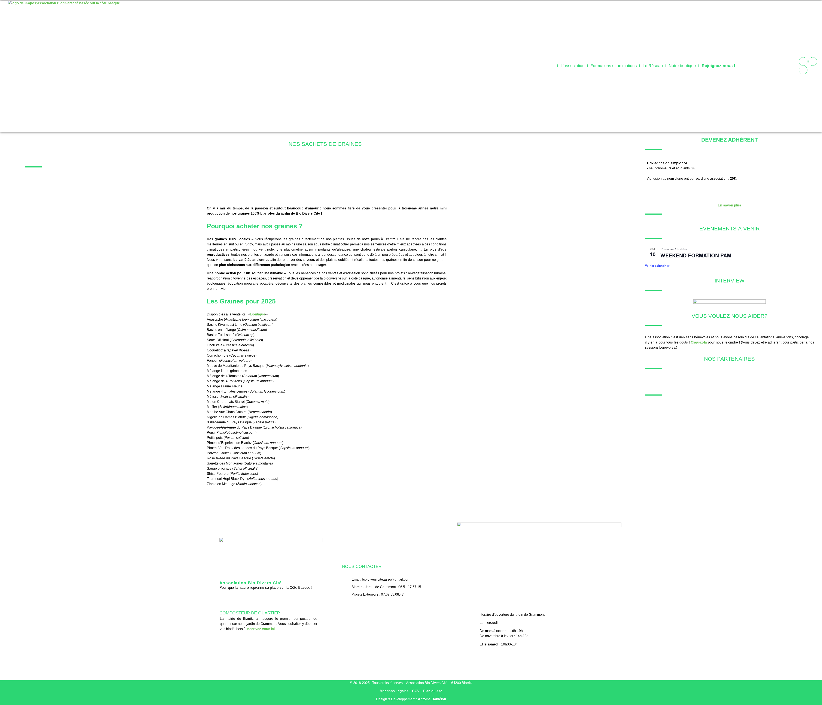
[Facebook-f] (390, 606)
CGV (416, 691)
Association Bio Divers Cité (250, 583)
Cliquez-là (699, 342)
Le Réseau (653, 65)
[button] (754, 64)
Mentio (394, 691)
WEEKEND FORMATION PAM (695, 255)
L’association (573, 65)
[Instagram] (813, 61)
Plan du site (432, 691)
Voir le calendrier (657, 265)
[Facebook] (803, 61)
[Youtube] (803, 70)
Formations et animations (613, 65)
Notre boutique (682, 65)
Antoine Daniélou (432, 699)
